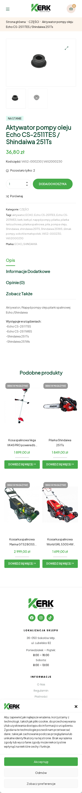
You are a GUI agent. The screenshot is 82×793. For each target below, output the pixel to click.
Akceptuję (41, 762)
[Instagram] (41, 617)
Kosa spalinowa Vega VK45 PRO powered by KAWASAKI (22, 443)
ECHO (29, 215)
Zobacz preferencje (41, 783)
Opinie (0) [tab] (15, 282)
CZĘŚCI (34, 22)
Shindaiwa (12, 228)
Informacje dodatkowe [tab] (28, 271)
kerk (20, 219)
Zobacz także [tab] (19, 293)
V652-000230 (51, 233)
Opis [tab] (10, 260)
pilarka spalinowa (33, 224)
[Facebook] (31, 617)
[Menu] (10, 8)
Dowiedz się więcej (20, 464)
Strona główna (16, 22)
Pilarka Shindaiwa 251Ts (60, 442)
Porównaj (16, 196)
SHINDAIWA (30, 244)
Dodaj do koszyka (52, 184)
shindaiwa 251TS (30, 228)
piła (47, 224)
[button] (76, 707)
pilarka (55, 219)
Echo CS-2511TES (44, 215)
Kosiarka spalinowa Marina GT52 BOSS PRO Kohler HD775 (22, 542)
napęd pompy (41, 219)
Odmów (41, 772)
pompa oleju (59, 224)
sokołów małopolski (28, 233)
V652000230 (14, 238)
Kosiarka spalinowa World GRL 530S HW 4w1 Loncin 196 (60, 542)
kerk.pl (28, 219)
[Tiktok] (50, 617)
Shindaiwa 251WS (51, 228)
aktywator (18, 215)
